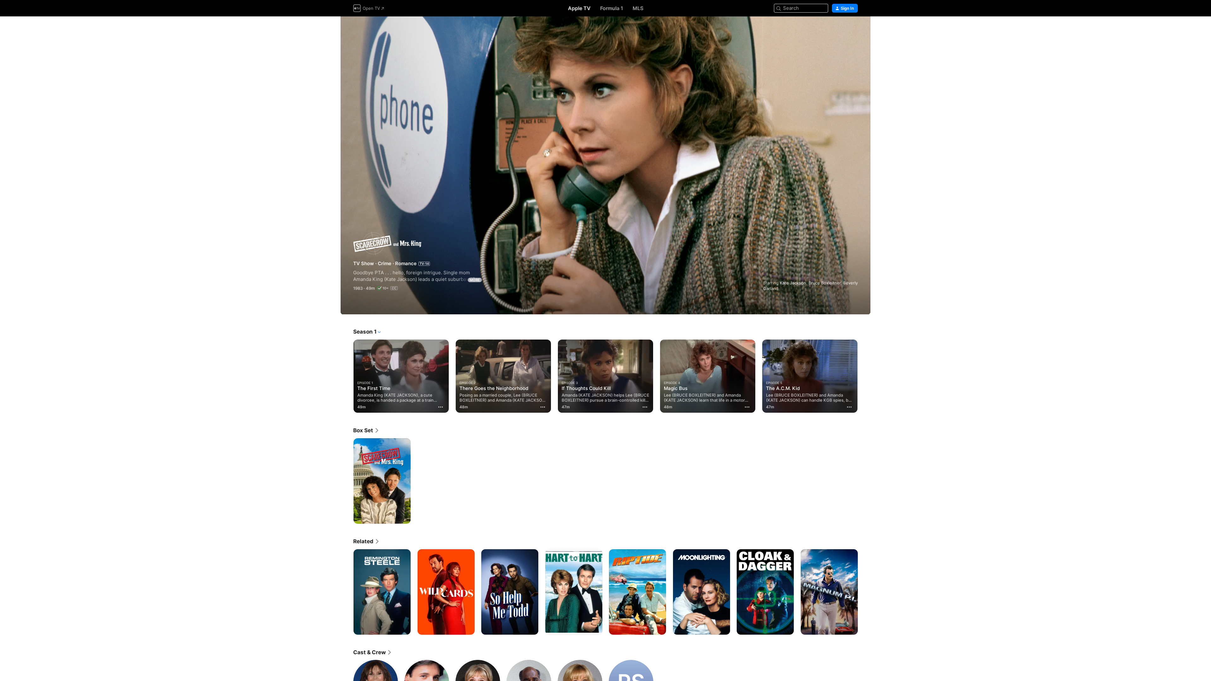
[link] (366, 430)
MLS (638, 8)
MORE (475, 280)
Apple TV (579, 8)
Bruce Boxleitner (825, 282)
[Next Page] (864, 376)
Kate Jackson (793, 282)
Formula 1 (611, 8)
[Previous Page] (346, 376)
